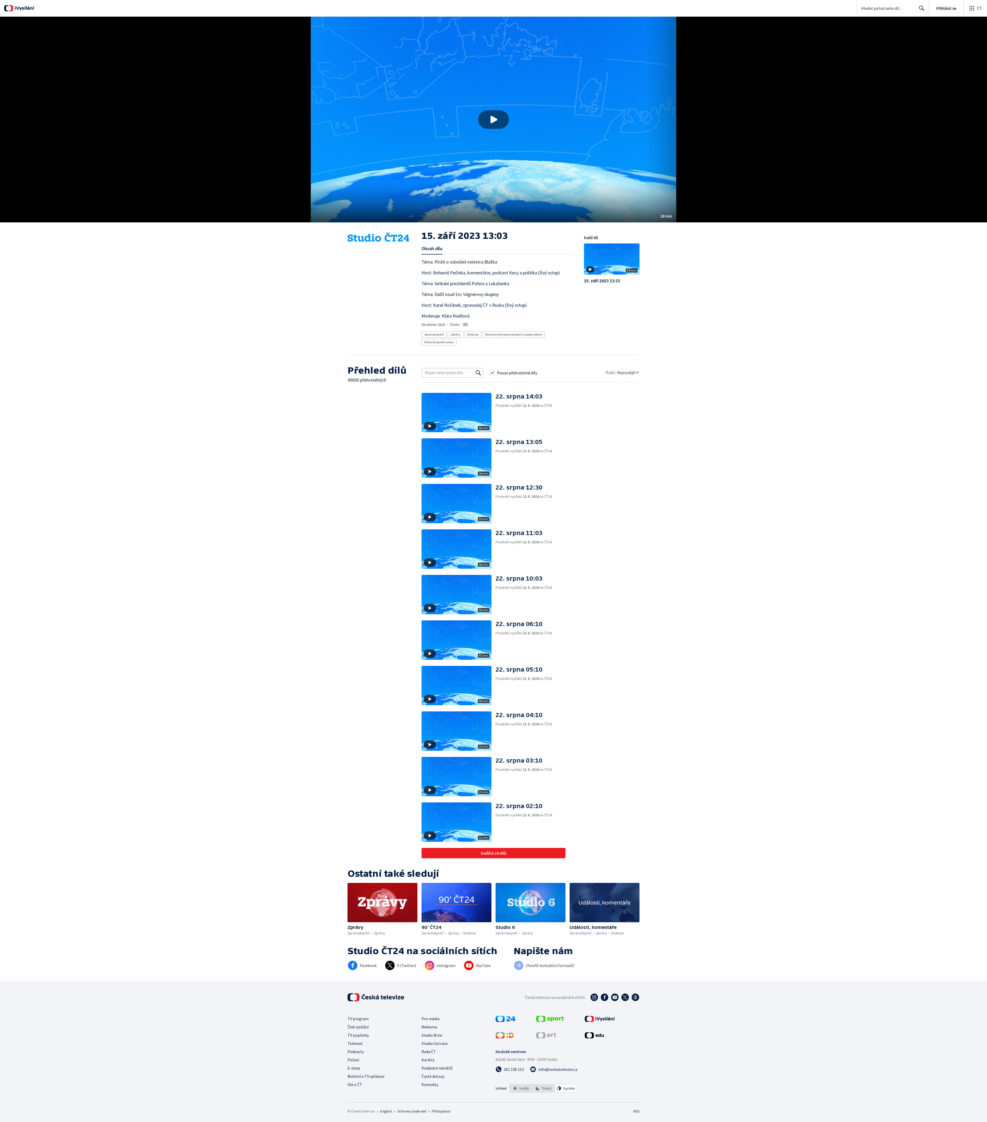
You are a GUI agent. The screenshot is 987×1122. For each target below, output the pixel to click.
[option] (521, 1088)
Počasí (353, 1059)
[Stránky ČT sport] (550, 1020)
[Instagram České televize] (594, 997)
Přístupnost (441, 1111)
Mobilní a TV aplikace (366, 1076)
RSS (637, 1111)
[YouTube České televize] (615, 997)
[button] (493, 119)
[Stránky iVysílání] (600, 1020)
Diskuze (473, 334)
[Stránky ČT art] (546, 1036)
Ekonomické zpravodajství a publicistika (513, 334)
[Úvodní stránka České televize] (376, 997)
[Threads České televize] (635, 997)
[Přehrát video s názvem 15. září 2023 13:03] (493, 119)
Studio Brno (432, 1035)
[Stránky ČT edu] (594, 1036)
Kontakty (430, 1084)
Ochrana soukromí (411, 1111)
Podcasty (356, 1051)
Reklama (429, 1026)
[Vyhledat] (478, 373)
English (385, 1111)
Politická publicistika (439, 342)
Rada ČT (429, 1051)
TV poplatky (358, 1035)
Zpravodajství (434, 334)
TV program (358, 1018)
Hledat (922, 8)
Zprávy (455, 334)
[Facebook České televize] (604, 997)
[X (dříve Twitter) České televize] (625, 997)
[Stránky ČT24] (505, 1020)
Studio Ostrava (434, 1043)
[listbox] (543, 1088)
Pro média (431, 1018)
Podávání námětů (437, 1068)
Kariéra (428, 1059)
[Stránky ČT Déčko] (505, 1036)
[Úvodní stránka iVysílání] (23, 8)
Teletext (355, 1043)
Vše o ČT (355, 1084)
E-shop (354, 1068)
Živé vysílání (358, 1026)
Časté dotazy (433, 1076)
